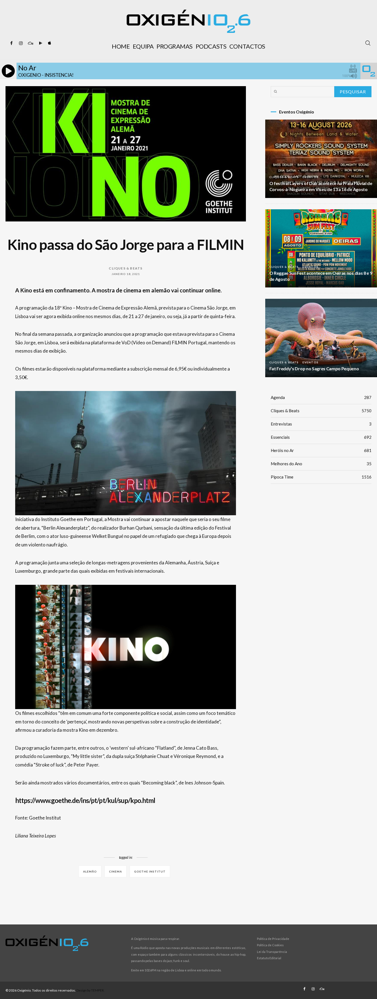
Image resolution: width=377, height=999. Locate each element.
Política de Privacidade (273, 938)
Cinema (115, 871)
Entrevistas (321, 423)
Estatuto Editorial (269, 958)
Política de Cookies (270, 945)
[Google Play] (39, 43)
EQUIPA (143, 46)
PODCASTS (211, 46)
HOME (121, 46)
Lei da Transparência (272, 951)
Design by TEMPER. (90, 990)
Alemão (90, 871)
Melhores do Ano (321, 463)
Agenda (321, 397)
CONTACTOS (247, 46)
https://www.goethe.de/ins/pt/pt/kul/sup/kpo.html (85, 800)
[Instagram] (21, 43)
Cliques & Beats (125, 268)
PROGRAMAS (174, 46)
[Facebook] (11, 43)
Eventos (310, 177)
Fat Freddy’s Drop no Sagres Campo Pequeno (314, 368)
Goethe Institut (150, 871)
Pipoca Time (321, 476)
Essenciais (321, 437)
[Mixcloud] (30, 43)
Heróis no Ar (321, 450)
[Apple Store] (49, 43)
